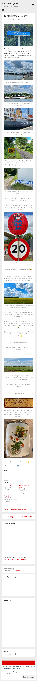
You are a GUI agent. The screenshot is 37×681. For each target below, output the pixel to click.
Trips (25, 509)
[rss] (3, 10)
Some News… (8, 496)
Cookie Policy (6, 673)
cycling (14, 509)
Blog (6, 509)
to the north (20, 509)
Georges (17, 19)
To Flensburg (8, 485)
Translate (17, 570)
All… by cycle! (10, 3)
